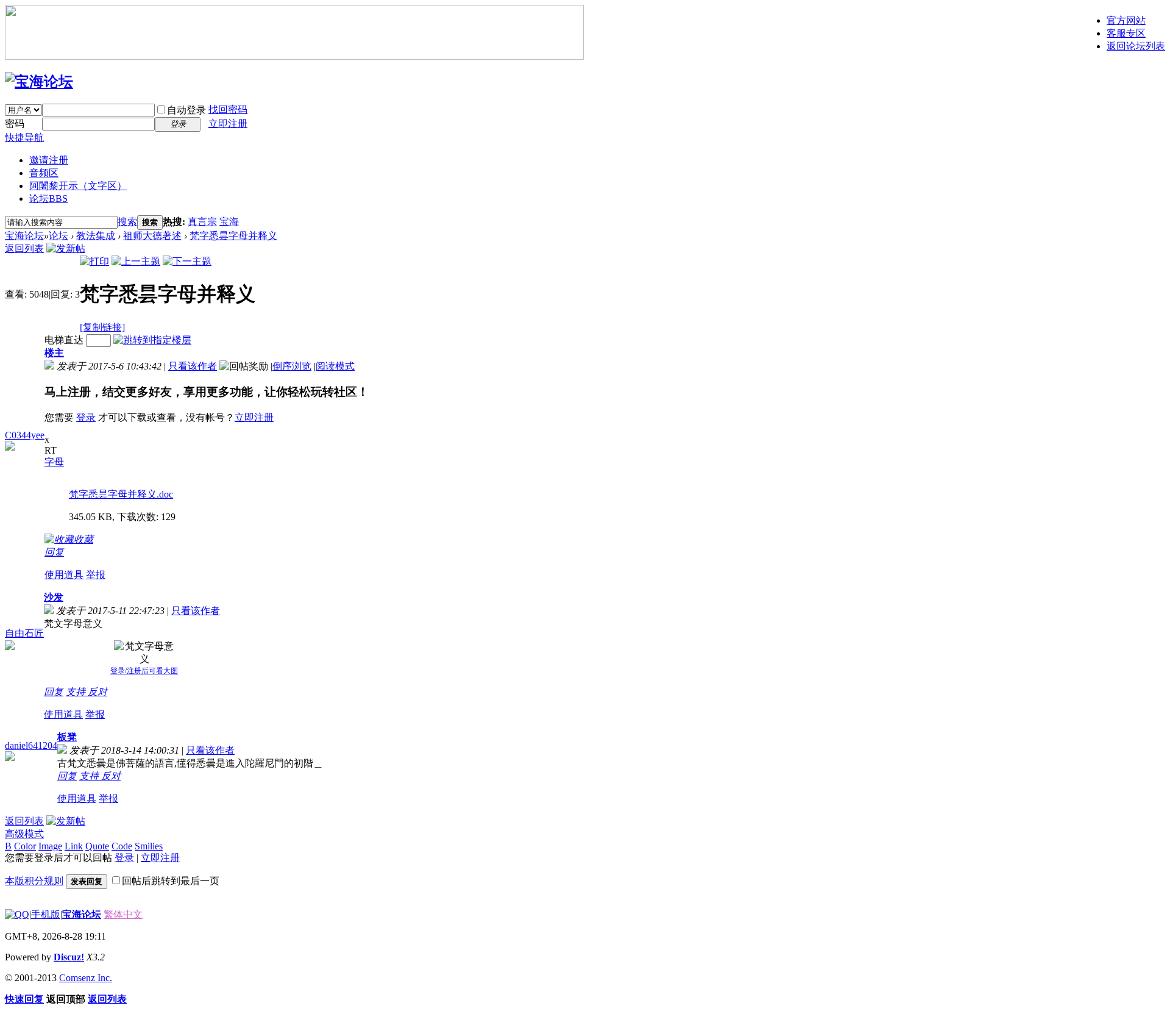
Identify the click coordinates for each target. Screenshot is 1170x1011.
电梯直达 (63, 340)
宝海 (229, 221)
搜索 (127, 221)
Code (122, 846)
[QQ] (17, 914)
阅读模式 (335, 366)
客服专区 (1126, 33)
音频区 (43, 173)
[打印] (94, 261)
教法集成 (95, 235)
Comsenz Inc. (85, 978)
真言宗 (202, 221)
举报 (95, 575)
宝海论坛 (24, 235)
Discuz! (69, 957)
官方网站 (1126, 20)
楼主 (54, 353)
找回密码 (227, 109)
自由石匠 (24, 633)
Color (25, 846)
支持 (77, 692)
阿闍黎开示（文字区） (78, 185)
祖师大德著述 (152, 235)
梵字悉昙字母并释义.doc (121, 494)
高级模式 (24, 834)
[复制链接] (102, 327)
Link (74, 846)
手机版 (45, 914)
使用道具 (63, 575)
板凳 (67, 737)
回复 (54, 552)
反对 (97, 692)
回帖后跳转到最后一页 (170, 881)
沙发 (53, 597)
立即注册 (227, 123)
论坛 (48, 198)
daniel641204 (31, 745)
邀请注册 (48, 160)
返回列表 (24, 248)
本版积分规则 (34, 881)
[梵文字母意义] (144, 653)
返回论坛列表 (1136, 46)
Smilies (149, 846)
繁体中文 (123, 914)
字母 (54, 462)
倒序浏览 (291, 366)
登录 (86, 417)
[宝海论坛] (39, 82)
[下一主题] (187, 261)
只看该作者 (192, 366)
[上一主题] (136, 261)
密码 (14, 123)
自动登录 (186, 110)
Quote (97, 846)
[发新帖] (65, 248)
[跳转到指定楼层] (152, 340)
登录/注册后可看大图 (144, 670)
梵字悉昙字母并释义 (233, 235)
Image (50, 846)
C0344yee (24, 435)
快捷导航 (24, 137)
